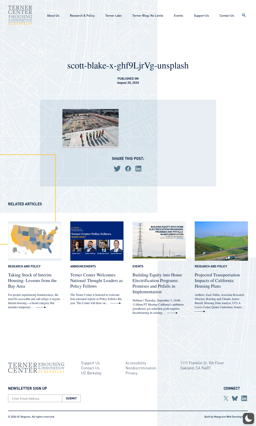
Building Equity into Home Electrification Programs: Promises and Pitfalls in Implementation (157, 283)
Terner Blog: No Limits (147, 15)
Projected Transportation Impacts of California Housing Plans (217, 280)
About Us (53, 15)
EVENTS (137, 266)
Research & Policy (82, 15)
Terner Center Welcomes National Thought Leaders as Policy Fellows (96, 280)
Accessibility (136, 362)
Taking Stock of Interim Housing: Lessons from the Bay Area (32, 280)
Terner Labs (113, 15)
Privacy (132, 372)
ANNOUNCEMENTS (83, 266)
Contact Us (227, 15)
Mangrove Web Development (231, 416)
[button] (248, 418)
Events (178, 15)
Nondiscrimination (141, 367)
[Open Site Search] (244, 15)
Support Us (201, 15)
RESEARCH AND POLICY (24, 266)
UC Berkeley (91, 372)
